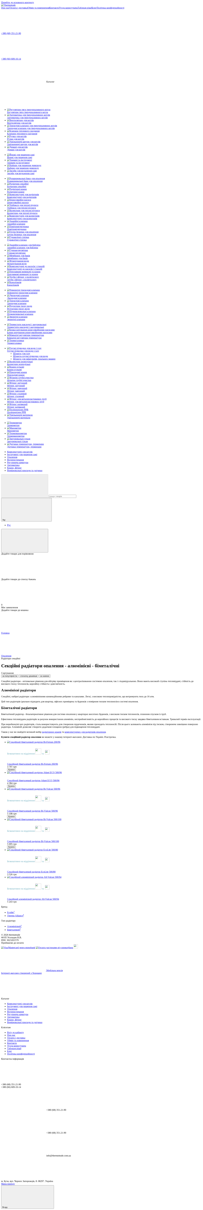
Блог (94, 8)
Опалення (12, 457)
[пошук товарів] (24, 486)
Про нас (5, 8)
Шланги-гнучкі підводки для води (30, 356)
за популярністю (9, 676)
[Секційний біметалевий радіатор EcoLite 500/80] (104, 850)
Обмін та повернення (38, 8)
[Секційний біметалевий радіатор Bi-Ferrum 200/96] (104, 742)
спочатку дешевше (28, 676)
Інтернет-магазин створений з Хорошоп (21, 973)
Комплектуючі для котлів (20, 452)
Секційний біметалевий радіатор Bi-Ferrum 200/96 (32, 764)
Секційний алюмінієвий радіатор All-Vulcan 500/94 (33, 899)
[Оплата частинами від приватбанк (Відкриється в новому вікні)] (54, 947)
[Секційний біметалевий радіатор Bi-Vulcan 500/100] (104, 819)
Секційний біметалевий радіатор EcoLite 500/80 (31, 871)
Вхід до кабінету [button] (15, 1032)
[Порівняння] (24, 540)
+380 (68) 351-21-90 (11, 33)
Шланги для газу (21, 353)
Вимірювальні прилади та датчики (24, 470)
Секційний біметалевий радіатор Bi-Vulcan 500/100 (33, 841)
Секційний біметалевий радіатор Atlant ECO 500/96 (33, 780)
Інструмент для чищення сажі (22, 454)
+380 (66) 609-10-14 (11, 59)
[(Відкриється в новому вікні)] (76, 947)
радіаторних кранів (51, 732)
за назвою (44, 676)
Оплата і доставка (18, 8)
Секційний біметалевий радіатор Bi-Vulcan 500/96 (32, 811)
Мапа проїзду (8, 1184)
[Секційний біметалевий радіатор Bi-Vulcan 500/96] (104, 789)
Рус (9, 525)
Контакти (54, 8)
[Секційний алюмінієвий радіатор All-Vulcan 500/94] (104, 877)
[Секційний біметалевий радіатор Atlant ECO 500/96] (104, 772)
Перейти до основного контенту (17, 2)
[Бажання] (101, 566)
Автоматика (13, 465)
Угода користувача (68, 8)
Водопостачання (15, 460)
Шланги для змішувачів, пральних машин (34, 359)
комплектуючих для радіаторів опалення (85, 732)
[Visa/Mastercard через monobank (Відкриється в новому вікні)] (18, 947)
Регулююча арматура (17, 462)
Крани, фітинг (14, 468)
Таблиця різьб (85, 8)
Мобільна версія (54, 970)
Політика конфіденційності (110, 8)
